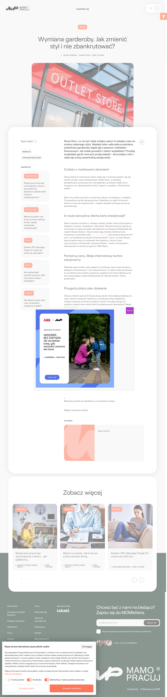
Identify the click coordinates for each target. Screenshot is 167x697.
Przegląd (88, 647)
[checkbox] (14, 679)
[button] (163, 16)
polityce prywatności (13, 674)
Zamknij (130, 310)
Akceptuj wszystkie (71, 688)
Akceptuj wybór (26, 688)
